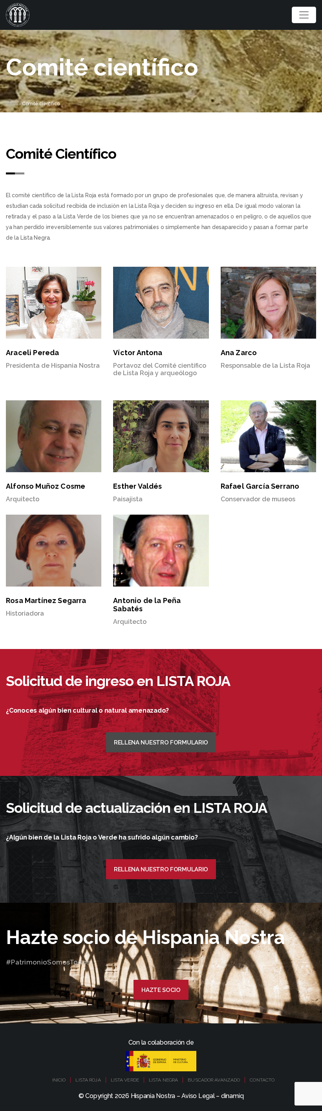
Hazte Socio (161, 990)
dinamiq (232, 1096)
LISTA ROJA (88, 1080)
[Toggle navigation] (304, 15)
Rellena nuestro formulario (161, 742)
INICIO (59, 1080)
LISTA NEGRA (163, 1080)
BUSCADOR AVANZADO (214, 1080)
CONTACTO (262, 1080)
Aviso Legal (197, 1096)
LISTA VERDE (125, 1080)
